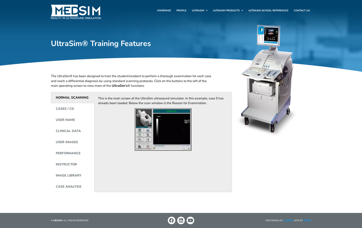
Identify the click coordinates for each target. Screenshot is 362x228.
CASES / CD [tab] (65, 109)
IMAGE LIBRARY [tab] (68, 175)
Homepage (164, 10)
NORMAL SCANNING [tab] (72, 97)
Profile (181, 10)
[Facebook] (171, 220)
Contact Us (302, 10)
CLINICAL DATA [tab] (68, 131)
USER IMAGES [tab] (67, 142)
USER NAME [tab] (65, 120)
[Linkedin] (181, 220)
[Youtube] (190, 220)
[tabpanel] (163, 124)
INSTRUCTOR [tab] (66, 164)
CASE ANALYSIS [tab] (68, 186)
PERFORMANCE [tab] (68, 153)
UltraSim (198, 10)
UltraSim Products (226, 10)
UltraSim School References (268, 10)
